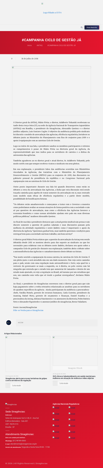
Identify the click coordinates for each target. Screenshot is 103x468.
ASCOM (20, 323)
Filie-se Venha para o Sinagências (28, 310)
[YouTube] (82, 463)
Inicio (29, 45)
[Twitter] (79, 463)
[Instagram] (88, 463)
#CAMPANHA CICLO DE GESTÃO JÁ (61, 45)
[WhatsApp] (74, 463)
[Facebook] (77, 463)
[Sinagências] (51, 12)
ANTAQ (39, 45)
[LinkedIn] (85, 463)
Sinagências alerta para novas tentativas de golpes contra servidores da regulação (26, 379)
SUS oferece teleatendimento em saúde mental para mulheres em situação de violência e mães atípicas (74, 377)
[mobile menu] (1, 27)
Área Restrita (92, 27)
